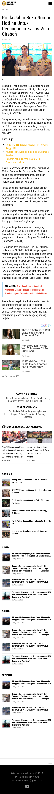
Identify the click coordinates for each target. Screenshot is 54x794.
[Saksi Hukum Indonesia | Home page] (11, 3)
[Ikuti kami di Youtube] (27, 786)
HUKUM (5, 9)
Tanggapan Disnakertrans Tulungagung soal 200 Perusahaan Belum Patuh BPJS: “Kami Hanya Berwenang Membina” (31, 594)
